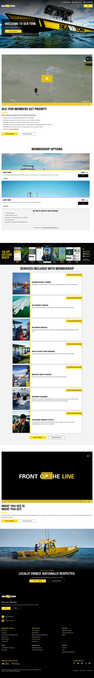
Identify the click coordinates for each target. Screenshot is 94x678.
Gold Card (4, 630)
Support (64, 645)
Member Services (66, 630)
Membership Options (8, 628)
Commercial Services (67, 632)
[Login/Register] (71, 6)
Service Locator (77, 2)
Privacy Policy (89, 670)
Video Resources (36, 637)
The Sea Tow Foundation (8, 647)
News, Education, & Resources (40, 634)
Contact (64, 647)
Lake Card (4, 632)
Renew (77, 5)
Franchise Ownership (37, 650)
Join (88, 5)
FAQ (63, 650)
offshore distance (14, 129)
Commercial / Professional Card (10, 634)
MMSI (63, 634)
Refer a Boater (5, 639)
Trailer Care (5, 637)
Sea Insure (34, 641)
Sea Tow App (35, 630)
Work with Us (36, 645)
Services (64, 628)
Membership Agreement (68, 652)
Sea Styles (4, 650)
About (3, 645)
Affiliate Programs (36, 647)
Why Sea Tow (35, 628)
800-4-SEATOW (66, 2)
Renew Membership (27, 133)
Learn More (5, 178)
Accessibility (75, 670)
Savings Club (35, 632)
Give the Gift (5, 641)
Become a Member (13, 31)
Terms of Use (82, 670)
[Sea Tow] (8, 6)
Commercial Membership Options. (50, 227)
